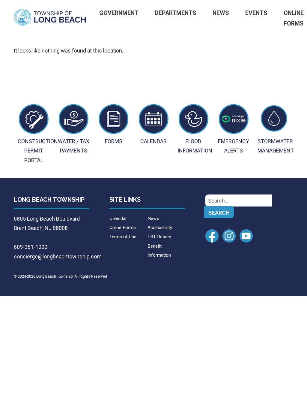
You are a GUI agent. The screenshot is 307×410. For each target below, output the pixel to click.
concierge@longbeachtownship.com (58, 256)
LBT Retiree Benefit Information (159, 246)
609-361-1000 (30, 247)
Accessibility (160, 227)
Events (256, 13)
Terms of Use (122, 237)
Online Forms (122, 227)
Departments (175, 13)
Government (119, 13)
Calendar (118, 218)
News (221, 13)
